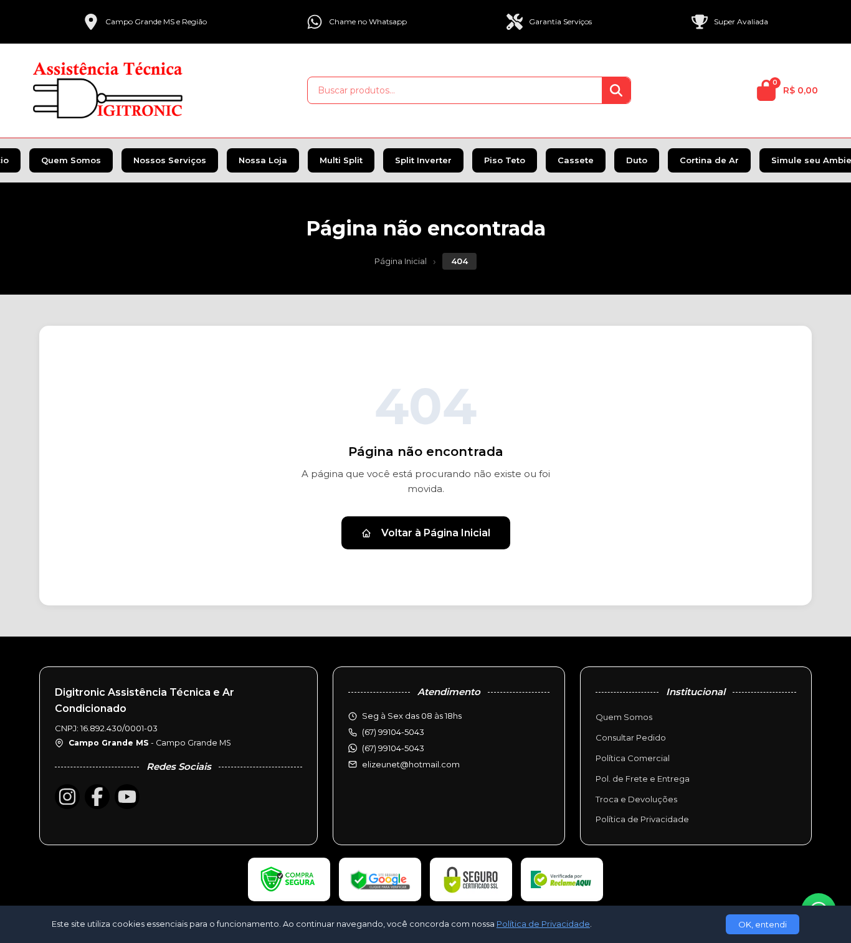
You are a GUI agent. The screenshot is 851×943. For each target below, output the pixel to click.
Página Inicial (400, 261)
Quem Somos (71, 160)
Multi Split (341, 160)
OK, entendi (762, 924)
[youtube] (127, 796)
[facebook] (97, 796)
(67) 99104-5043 (393, 748)
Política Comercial (633, 758)
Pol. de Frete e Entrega (643, 779)
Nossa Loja (263, 160)
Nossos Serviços (169, 160)
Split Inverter (423, 160)
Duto (636, 160)
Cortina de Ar (709, 160)
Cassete (576, 160)
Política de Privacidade (642, 819)
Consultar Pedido (631, 737)
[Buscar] (616, 90)
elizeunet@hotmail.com (411, 764)
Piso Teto (504, 160)
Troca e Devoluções (636, 799)
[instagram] (67, 796)
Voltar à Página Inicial (435, 533)
